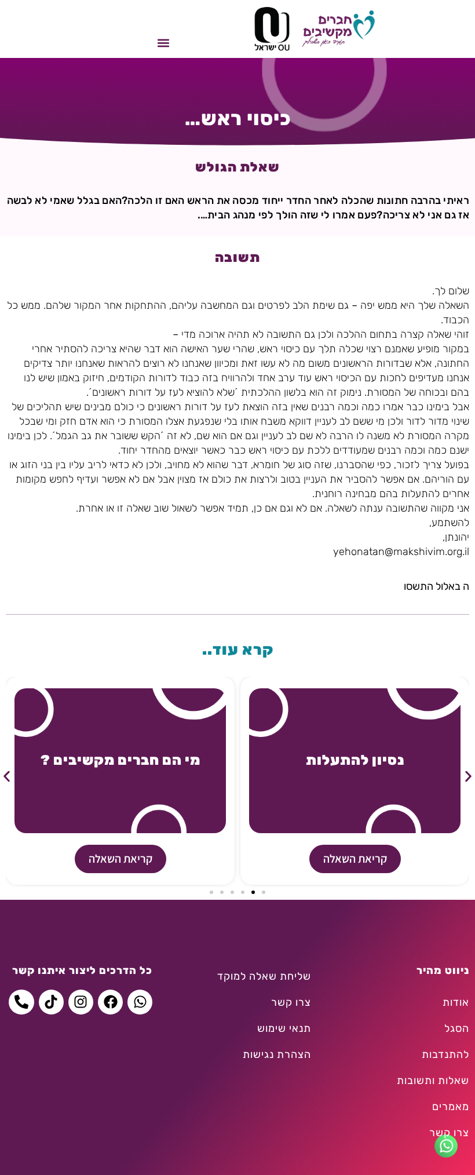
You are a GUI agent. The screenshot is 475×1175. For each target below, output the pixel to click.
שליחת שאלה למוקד (264, 976)
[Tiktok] (51, 1002)
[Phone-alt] (21, 1002)
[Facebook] (110, 1002)
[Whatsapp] (139, 1002)
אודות (456, 1002)
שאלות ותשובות (433, 1080)
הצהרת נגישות (277, 1054)
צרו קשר (449, 1132)
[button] (163, 42)
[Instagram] (80, 1002)
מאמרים (450, 1106)
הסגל (456, 1028)
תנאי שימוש (284, 1028)
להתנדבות (445, 1054)
